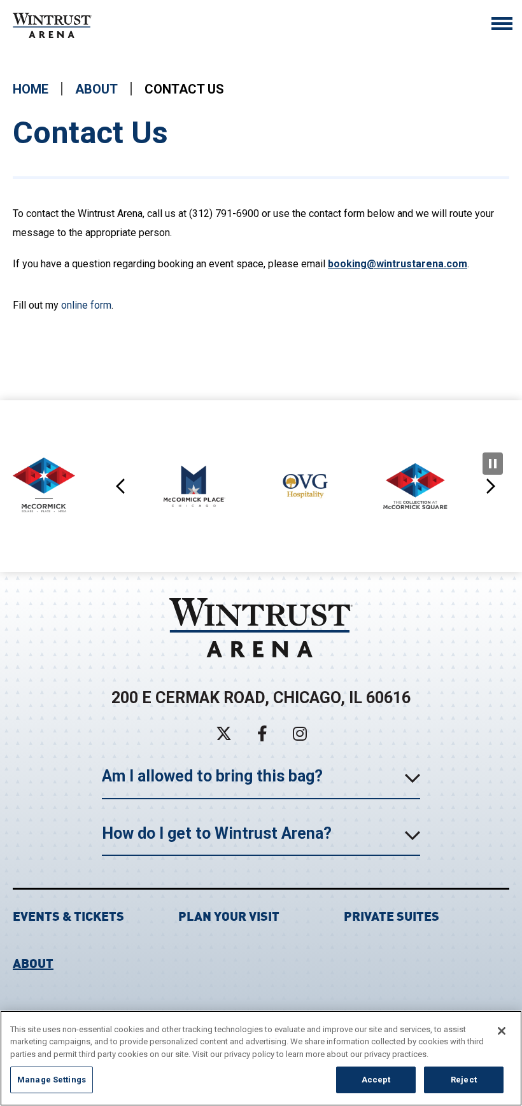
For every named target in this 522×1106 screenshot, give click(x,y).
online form (86, 305)
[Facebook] (262, 733)
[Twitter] (224, 733)
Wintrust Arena (54, 25)
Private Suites (391, 915)
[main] (261, 231)
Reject (464, 1079)
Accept (376, 1079)
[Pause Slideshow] (493, 463)
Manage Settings (51, 1079)
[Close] (502, 1031)
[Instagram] (300, 733)
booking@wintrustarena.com (397, 264)
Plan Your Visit (228, 915)
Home (30, 89)
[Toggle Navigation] (501, 25)
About (96, 89)
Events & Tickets (68, 915)
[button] (121, 486)
